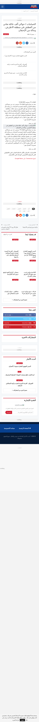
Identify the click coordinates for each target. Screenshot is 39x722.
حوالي (24, 211)
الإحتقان (24, 208)
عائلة (20, 211)
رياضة (19, 371)
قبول (22, 720)
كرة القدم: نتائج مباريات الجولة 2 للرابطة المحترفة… (19, 375)
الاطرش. (19, 208)
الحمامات (13, 208)
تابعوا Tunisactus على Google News (25, 158)
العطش (8, 208)
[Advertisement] (19, 179)
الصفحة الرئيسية (24, 428)
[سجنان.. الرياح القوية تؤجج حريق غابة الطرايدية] (10, 265)
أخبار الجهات (6, 34)
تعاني (28, 211)
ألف (28, 208)
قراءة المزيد (15, 720)
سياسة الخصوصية (9, 428)
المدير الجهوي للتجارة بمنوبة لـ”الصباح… (19, 366)
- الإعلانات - (19, 201)
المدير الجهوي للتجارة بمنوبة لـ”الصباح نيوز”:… (15, 55)
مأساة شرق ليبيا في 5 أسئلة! (30, 227)
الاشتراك (9, 412)
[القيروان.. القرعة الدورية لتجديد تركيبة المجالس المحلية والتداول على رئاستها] (32, 66)
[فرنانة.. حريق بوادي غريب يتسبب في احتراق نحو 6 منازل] (28, 284)
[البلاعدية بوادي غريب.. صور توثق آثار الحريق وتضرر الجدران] (32, 75)
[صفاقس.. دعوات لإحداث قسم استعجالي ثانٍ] (10, 284)
